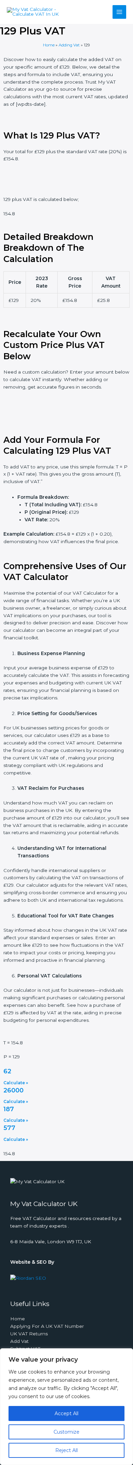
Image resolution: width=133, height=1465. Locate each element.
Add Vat (19, 1341)
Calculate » (15, 1082)
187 (8, 1109)
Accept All (66, 1413)
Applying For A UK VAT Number (47, 1326)
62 (7, 1071)
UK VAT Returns (29, 1333)
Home (49, 45)
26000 (13, 1090)
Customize (66, 1432)
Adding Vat (69, 45)
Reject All (66, 1450)
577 (9, 1128)
